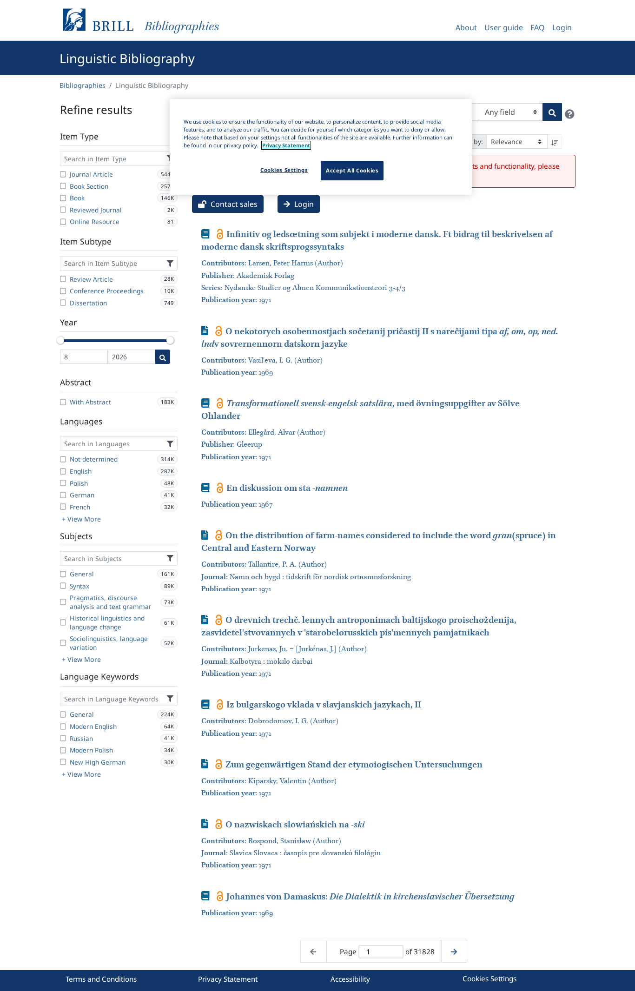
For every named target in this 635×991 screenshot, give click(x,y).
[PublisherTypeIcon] (220, 233)
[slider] (60, 340)
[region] (321, 147)
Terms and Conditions (101, 979)
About (466, 27)
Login (562, 27)
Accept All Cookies (352, 170)
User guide (503, 27)
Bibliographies (83, 85)
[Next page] (454, 951)
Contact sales (233, 204)
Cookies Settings (489, 978)
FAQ (537, 27)
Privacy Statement (228, 979)
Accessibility (350, 979)
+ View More (81, 519)
